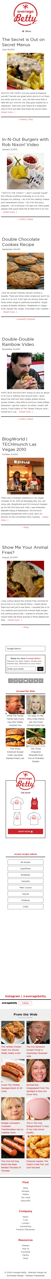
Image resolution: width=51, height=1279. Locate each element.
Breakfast (25, 875)
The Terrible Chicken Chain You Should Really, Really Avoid (11, 1050)
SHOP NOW (24, 831)
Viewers (25, 1245)
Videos (23, 119)
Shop (25, 1258)
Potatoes (25, 900)
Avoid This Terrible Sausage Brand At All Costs (11, 1088)
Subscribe (25, 1201)
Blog (26, 527)
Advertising (25, 1226)
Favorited (25, 1252)
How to (25, 1249)
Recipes (31, 319)
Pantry (25, 1255)
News (25, 1217)
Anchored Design (15, 1275)
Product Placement (25, 1229)
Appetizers (25, 868)
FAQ (25, 1220)
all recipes (25, 862)
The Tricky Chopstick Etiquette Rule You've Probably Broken (36, 755)
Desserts (21, 319)
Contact (25, 1223)
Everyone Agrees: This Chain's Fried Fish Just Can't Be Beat (37, 1164)
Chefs (22, 219)
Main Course (26, 887)
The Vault (25, 1197)
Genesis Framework (35, 1275)
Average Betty (25, 14)
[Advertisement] (24, 950)
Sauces (25, 894)
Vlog (30, 119)
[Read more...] (8, 112)
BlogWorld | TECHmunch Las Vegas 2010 (19, 444)
